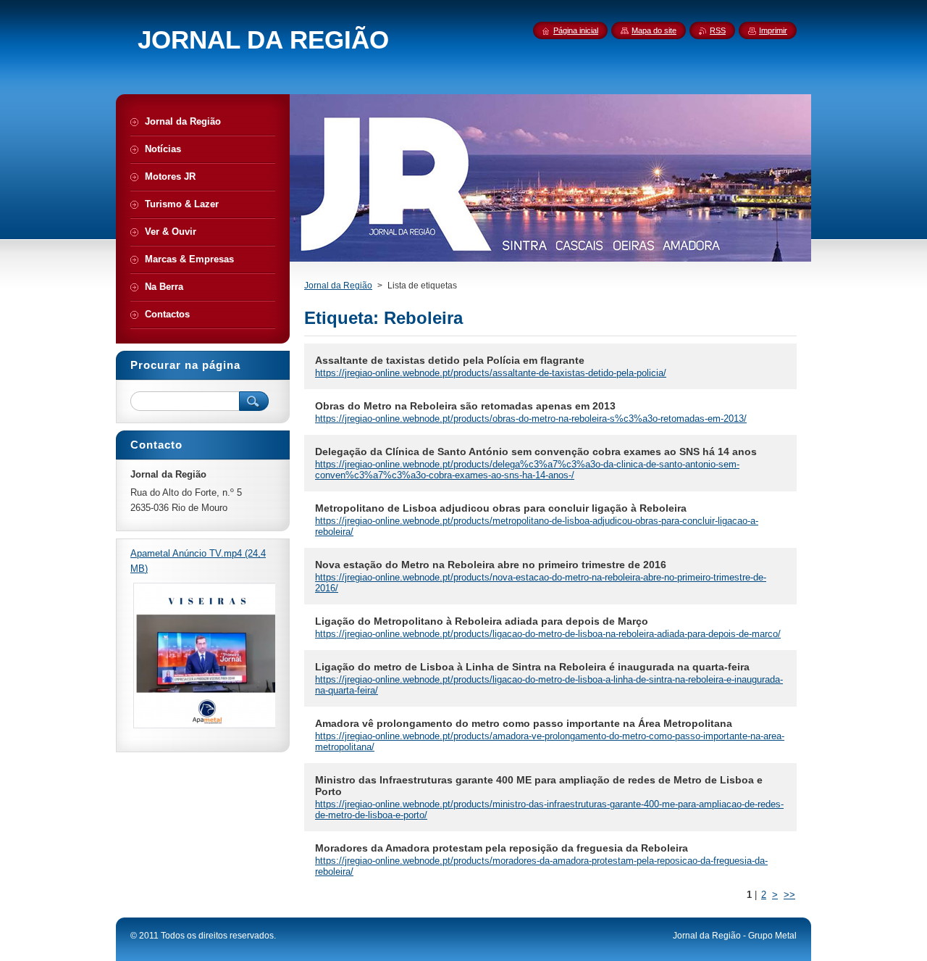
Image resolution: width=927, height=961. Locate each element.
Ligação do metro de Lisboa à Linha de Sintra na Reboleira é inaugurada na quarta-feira (532, 667)
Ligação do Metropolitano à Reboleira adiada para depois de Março (481, 621)
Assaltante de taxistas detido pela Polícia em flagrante (449, 360)
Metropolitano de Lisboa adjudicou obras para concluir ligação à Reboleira (501, 508)
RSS (718, 30)
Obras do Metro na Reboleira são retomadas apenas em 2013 (465, 406)
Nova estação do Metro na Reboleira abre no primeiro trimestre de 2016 (490, 564)
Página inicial (575, 30)
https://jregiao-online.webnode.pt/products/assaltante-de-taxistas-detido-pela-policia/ (490, 372)
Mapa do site (654, 30)
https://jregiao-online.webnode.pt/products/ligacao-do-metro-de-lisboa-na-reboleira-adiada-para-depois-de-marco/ (548, 633)
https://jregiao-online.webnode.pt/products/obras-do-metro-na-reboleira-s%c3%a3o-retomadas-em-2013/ (531, 418)
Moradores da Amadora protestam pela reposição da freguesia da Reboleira (501, 848)
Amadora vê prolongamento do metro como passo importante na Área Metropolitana (523, 723)
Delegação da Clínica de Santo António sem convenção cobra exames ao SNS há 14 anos (536, 451)
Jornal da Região (338, 285)
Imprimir (773, 30)
